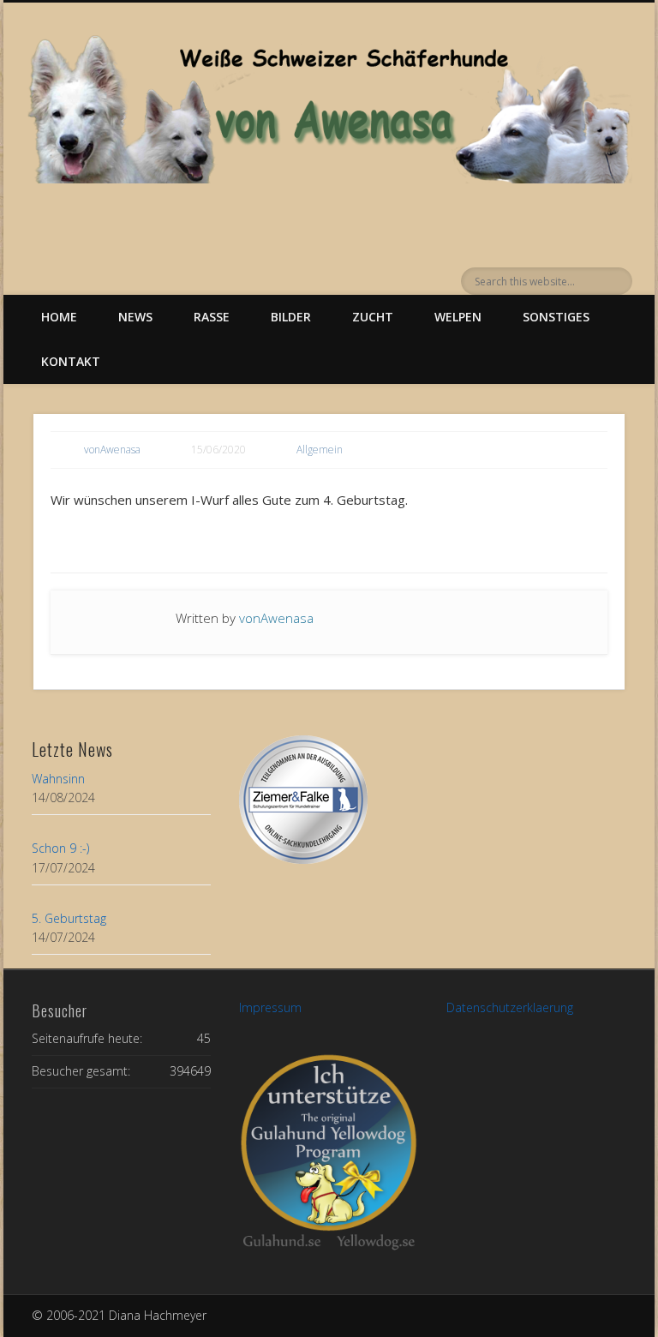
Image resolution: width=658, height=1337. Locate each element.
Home (59, 317)
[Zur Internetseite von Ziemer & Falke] (303, 859)
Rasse (212, 317)
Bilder (291, 317)
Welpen (458, 317)
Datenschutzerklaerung (509, 1007)
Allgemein (319, 449)
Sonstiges (556, 317)
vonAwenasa (112, 449)
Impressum (270, 1007)
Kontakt (70, 361)
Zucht (372, 317)
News (135, 317)
